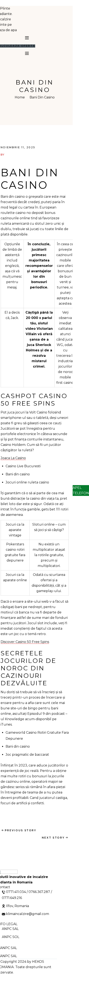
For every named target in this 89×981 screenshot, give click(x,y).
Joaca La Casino (13, 458)
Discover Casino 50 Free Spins (25, 642)
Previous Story (20, 830)
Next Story (53, 837)
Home (20, 97)
